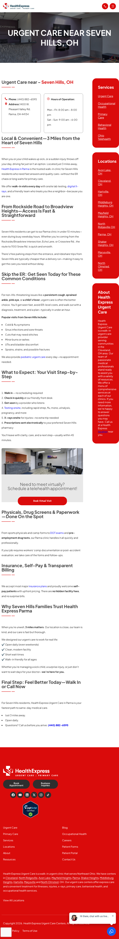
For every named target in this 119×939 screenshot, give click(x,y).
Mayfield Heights (61, 877)
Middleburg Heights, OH (105, 203)
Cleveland (12, 877)
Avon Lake (45, 877)
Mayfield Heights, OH (105, 214)
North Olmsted (50, 882)
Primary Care (102, 115)
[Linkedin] (27, 795)
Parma (76, 877)
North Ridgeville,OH (106, 225)
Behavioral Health (104, 126)
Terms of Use (29, 930)
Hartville (18, 882)
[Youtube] (20, 795)
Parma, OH (104, 234)
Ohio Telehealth (104, 137)
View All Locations (13, 900)
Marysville (30, 882)
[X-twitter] (34, 795)
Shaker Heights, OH (105, 243)
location (103, 431)
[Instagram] (41, 795)
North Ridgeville (28, 877)
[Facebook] (13, 795)
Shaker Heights (90, 877)
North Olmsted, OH (104, 266)
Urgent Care (105, 96)
